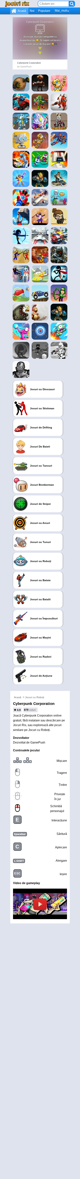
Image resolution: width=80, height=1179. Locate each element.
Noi (32, 10)
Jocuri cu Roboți (34, 697)
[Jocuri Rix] (17, 4)
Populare (44, 10)
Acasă (22, 10)
